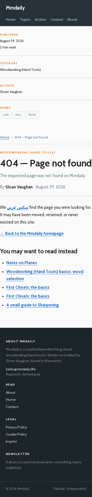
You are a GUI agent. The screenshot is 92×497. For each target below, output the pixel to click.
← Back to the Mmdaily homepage (32, 233)
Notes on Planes (21, 262)
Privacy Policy (16, 427)
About (72, 19)
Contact (57, 19)
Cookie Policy (16, 434)
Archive (40, 19)
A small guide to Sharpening (32, 304)
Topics (25, 19)
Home (10, 19)
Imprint (11, 441)
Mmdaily (15, 8)
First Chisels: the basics (28, 287)
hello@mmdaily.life (21, 369)
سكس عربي (17, 207)
